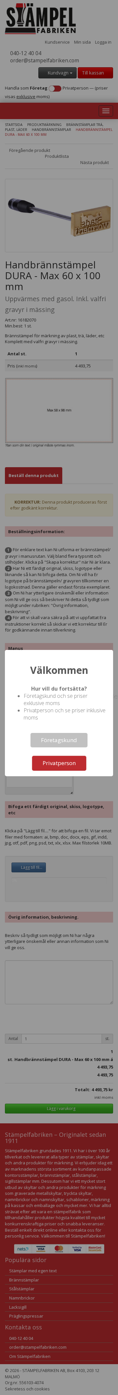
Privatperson (59, 763)
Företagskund (59, 740)
